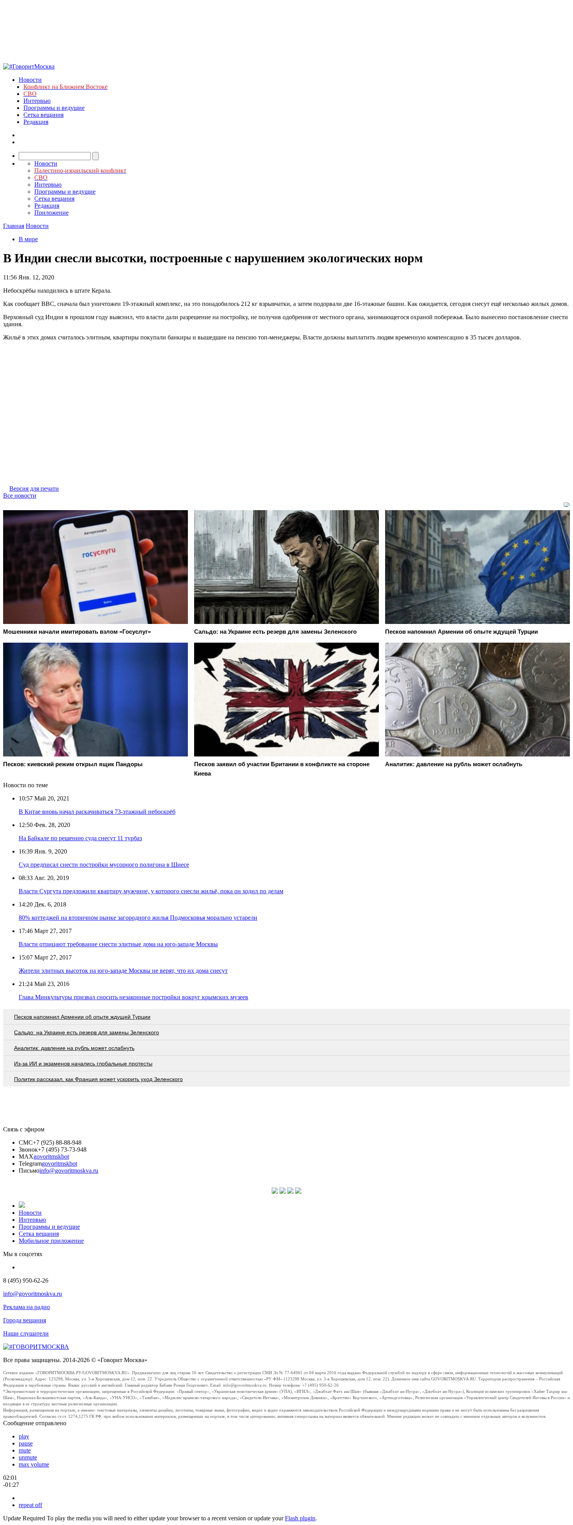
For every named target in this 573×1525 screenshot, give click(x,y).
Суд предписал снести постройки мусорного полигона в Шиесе (104, 864)
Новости (30, 79)
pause (26, 1443)
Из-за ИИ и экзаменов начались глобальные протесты (83, 1063)
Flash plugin (300, 1518)
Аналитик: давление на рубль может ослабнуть (74, 1048)
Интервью (37, 100)
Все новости (19, 495)
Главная (13, 226)
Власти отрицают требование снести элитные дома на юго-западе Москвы (118, 944)
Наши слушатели (26, 1333)
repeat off (30, 1505)
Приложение (51, 212)
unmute (28, 1457)
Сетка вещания (43, 114)
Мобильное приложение (51, 1240)
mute (25, 1450)
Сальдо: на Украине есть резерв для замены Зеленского (86, 1032)
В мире (28, 239)
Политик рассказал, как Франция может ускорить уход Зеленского (98, 1079)
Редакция (35, 121)
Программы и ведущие (54, 107)
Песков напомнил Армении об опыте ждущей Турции (82, 1017)
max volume (34, 1464)
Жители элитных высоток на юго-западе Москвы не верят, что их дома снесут (123, 970)
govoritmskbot (51, 1156)
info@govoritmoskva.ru (68, 1170)
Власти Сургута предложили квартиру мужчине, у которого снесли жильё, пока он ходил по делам (151, 891)
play (24, 1436)
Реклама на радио (26, 1307)
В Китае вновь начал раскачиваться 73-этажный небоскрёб (97, 811)
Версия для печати (34, 488)
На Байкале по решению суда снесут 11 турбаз (80, 838)
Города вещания (24, 1320)
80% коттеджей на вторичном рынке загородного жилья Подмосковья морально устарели (138, 917)
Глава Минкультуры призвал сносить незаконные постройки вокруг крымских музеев (133, 997)
